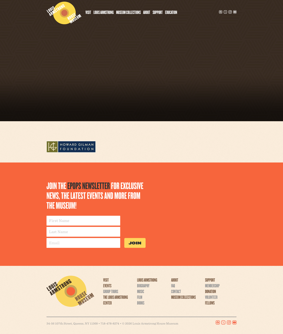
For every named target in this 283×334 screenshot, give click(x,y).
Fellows (210, 303)
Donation (210, 291)
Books (140, 303)
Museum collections (128, 12)
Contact (176, 291)
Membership (212, 285)
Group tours (110, 291)
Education (171, 12)
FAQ (173, 285)
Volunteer (211, 297)
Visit (88, 12)
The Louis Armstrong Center (115, 300)
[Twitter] (225, 12)
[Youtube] (234, 12)
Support (158, 12)
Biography (143, 285)
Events (107, 285)
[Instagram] (230, 12)
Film (139, 297)
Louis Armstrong (104, 12)
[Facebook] (220, 12)
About (146, 12)
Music (140, 291)
